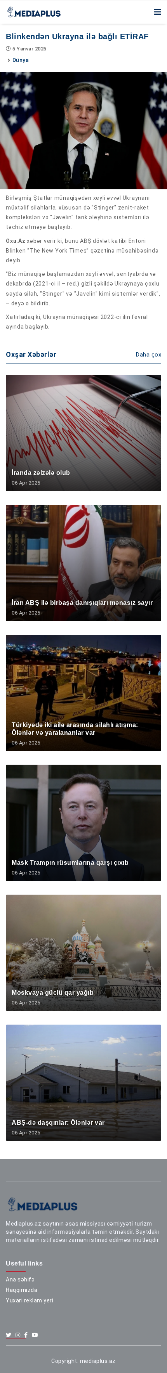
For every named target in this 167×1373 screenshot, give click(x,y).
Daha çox (148, 354)
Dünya (20, 60)
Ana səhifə (20, 1279)
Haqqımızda (21, 1290)
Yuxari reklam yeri (29, 1300)
